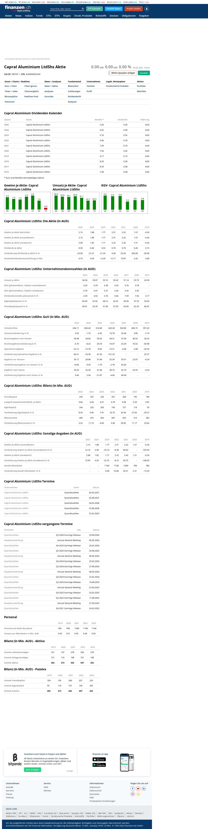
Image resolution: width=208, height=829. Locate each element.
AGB (92, 798)
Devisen (114, 16)
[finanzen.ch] (18, 7)
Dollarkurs (11, 816)
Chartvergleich (31, 91)
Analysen (49, 91)
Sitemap (10, 798)
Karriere (10, 791)
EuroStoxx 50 (50, 813)
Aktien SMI (11, 813)
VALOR (7, 74)
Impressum (95, 787)
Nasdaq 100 (77, 813)
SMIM (32, 813)
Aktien (8, 16)
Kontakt (9, 787)
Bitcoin (109, 2)
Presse (9, 794)
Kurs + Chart (11, 86)
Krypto (67, 16)
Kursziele (49, 96)
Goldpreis (119, 813)
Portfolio (141, 86)
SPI (20, 2)
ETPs (57, 16)
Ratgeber (144, 16)
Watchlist (141, 91)
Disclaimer (95, 794)
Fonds (39, 16)
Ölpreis (120, 816)
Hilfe (46, 787)
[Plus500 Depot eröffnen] (21, 10)
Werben (47, 791)
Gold (94, 2)
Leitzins (130, 816)
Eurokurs (22, 816)
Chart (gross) (30, 86)
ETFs (48, 16)
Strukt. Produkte (83, 16)
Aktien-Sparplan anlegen (123, 73)
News (18, 16)
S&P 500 (102, 813)
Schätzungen (74, 91)
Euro (63, 2)
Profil (89, 91)
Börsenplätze (11, 96)
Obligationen (129, 16)
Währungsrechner (105, 816)
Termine (91, 86)
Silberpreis (35, 816)
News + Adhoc (51, 86)
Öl (140, 2)
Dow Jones (64, 813)
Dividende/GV (74, 96)
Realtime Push (31, 96)
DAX (48, 2)
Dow (34, 2)
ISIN (23, 74)
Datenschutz (95, 791)
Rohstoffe (101, 16)
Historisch (10, 101)
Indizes (29, 16)
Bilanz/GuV (73, 86)
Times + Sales (11, 91)
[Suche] (82, 9)
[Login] (146, 9)
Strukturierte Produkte (117, 86)
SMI (6, 2)
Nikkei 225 (90, 813)
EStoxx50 (79, 2)
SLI (25, 813)
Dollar (125, 2)
